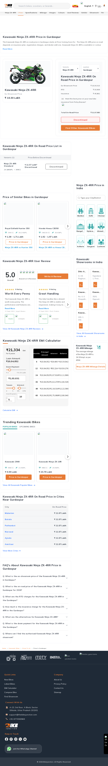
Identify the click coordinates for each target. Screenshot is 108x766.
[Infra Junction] (55, 657)
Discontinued (80, 119)
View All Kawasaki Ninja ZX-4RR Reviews (22, 329)
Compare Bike (10, 692)
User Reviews (73, 13)
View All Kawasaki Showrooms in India (91, 334)
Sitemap (57, 692)
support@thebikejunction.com (23, 714)
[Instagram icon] (15, 739)
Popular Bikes (10, 427)
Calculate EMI (9, 410)
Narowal (9, 532)
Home (4, 648)
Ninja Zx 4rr (26, 648)
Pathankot (10, 525)
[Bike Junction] (8, 6)
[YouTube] (25, 739)
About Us (58, 680)
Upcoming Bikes (27, 427)
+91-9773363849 (17, 719)
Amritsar (9, 544)
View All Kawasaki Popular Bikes (18, 485)
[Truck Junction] (26, 657)
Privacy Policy (60, 684)
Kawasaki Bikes (14, 648)
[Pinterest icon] (11, 739)
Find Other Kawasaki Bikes (80, 128)
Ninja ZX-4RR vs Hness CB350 (52, 247)
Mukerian (9, 513)
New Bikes (9, 680)
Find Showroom (11, 697)
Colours (61, 13)
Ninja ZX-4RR (10, 13)
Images (52, 13)
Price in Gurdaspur (18, 242)
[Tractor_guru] (91, 657)
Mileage (43, 13)
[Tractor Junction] (11, 657)
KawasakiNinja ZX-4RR (20, 89)
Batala (8, 519)
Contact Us (58, 688)
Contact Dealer (81, 285)
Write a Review (53, 276)
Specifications (31, 13)
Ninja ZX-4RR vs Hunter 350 (18, 247)
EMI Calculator (10, 688)
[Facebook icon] (6, 739)
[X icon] (20, 739)
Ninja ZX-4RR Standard (10, 165)
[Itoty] (41, 657)
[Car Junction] (70, 657)
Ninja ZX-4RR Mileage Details (91, 366)
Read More (10, 308)
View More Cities (10, 551)
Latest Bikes (9, 684)
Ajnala (8, 538)
